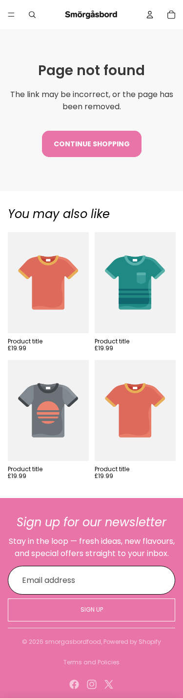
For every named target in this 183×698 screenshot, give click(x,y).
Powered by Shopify (132, 642)
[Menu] (11, 14)
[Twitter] (109, 684)
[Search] (32, 14)
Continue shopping (92, 144)
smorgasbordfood (73, 642)
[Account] (150, 14)
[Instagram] (92, 684)
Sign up (92, 609)
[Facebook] (74, 684)
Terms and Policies (91, 662)
